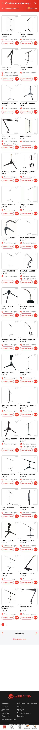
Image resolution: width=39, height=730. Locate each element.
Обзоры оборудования (27, 703)
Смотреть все (19, 639)
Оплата (5, 706)
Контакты (5, 716)
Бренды (20, 709)
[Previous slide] (3, 633)
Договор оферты (9, 719)
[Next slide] (36, 633)
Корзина (20, 716)
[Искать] (35, 3)
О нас (19, 706)
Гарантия (5, 713)
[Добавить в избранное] (17, 17)
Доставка (5, 709)
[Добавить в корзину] (17, 43)
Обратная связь (24, 713)
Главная (5, 703)
